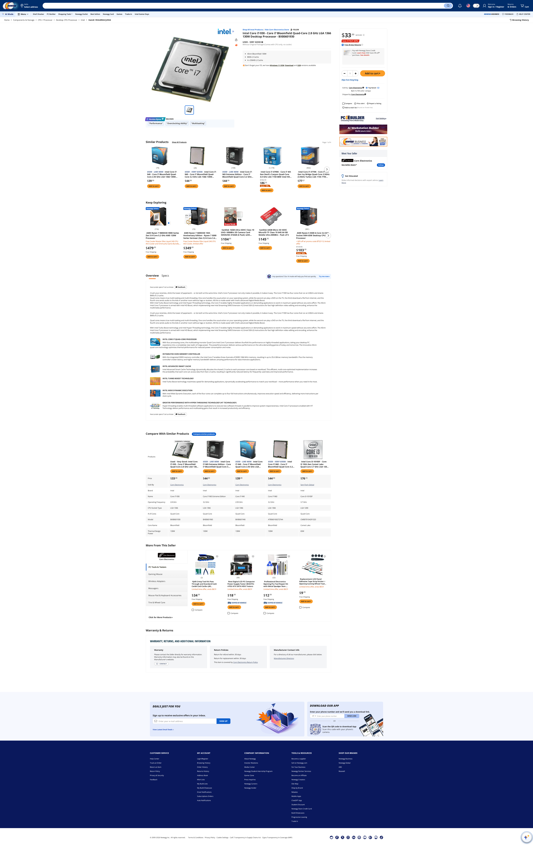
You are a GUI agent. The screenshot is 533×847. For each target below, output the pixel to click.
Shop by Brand (297, 788)
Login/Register (202, 759)
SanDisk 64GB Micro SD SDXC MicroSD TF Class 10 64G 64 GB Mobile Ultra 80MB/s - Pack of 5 (274, 232)
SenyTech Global (307, 484)
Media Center (249, 767)
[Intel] (226, 31)
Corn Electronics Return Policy (245, 662)
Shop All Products (179, 142)
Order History (202, 767)
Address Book (202, 775)
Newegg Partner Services (301, 771)
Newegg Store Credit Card (301, 809)
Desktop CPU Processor (66, 20)
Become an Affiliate (299, 775)
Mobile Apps (296, 796)
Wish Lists (201, 779)
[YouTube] (364, 837)
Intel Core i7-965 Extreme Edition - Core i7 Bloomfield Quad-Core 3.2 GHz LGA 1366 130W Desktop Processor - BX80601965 (237, 174)
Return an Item (155, 767)
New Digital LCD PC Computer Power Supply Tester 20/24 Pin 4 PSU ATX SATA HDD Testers (241, 583)
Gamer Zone (249, 775)
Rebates (294, 792)
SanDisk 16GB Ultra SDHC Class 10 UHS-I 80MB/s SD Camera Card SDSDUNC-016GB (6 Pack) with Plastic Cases (237, 232)
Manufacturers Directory (284, 658)
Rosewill (342, 771)
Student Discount (298, 804)
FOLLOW (381, 165)
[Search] (448, 5)
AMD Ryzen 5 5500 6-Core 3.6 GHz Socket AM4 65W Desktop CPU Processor (312, 235)
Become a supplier (298, 759)
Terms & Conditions (195, 837)
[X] (342, 837)
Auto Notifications (204, 800)
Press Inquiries (250, 779)
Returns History (203, 771)
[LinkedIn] (354, 837)
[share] (236, 39)
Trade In (294, 821)
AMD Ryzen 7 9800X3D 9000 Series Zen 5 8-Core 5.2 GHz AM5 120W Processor (162, 235)
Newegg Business (345, 759)
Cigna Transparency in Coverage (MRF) (277, 837)
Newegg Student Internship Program (258, 771)
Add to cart (372, 73)
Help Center (154, 759)
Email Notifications (204, 792)
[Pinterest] (359, 837)
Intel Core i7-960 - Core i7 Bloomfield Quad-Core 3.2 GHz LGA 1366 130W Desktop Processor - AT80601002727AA (201, 174)
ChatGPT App (296, 800)
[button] (29, 6)
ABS (340, 767)
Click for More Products (160, 617)
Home (7, 20)
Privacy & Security (157, 775)
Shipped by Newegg (237, 603)
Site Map (294, 784)
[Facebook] (337, 837)
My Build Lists (202, 784)
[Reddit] (236, 45)
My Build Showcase (204, 788)
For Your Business (298, 767)
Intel (83, 20)
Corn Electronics (177, 484)
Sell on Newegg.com (299, 763)
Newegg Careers (250, 784)
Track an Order (156, 763)
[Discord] (375, 837)
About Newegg (250, 759)
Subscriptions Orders (205, 796)
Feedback (181, 287)
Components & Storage (23, 20)
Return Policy (155, 771)
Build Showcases (297, 813)
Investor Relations (251, 763)
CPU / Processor (45, 20)
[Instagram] (348, 837)
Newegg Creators (298, 779)
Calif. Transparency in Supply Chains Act (245, 837)
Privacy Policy (210, 837)
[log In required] (217, 556)
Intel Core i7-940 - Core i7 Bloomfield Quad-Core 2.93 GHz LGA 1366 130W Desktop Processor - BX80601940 (162, 174)
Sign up (223, 721)
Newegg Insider (250, 788)
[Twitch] (370, 837)
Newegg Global (344, 763)
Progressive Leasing (299, 817)
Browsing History (203, 763)
